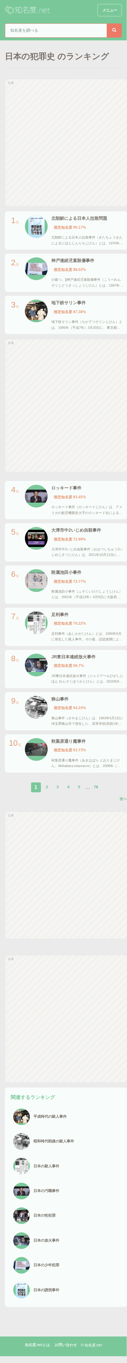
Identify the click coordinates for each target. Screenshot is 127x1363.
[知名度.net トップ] (28, 10)
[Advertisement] (63, 142)
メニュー (109, 10)
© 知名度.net (91, 1345)
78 (96, 787)
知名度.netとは (37, 1345)
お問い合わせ (66, 1345)
